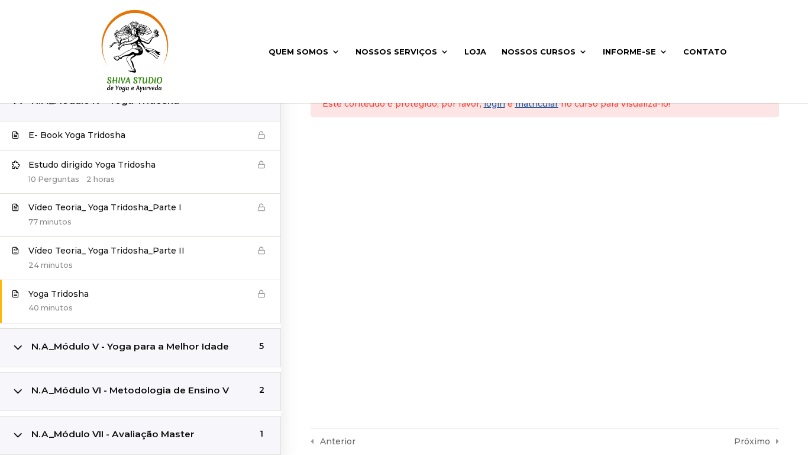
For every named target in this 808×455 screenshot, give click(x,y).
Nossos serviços (396, 51)
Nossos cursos (539, 51)
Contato (705, 51)
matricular (536, 103)
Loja (475, 51)
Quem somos (298, 51)
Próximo (752, 441)
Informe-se (629, 51)
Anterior (337, 441)
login (494, 103)
